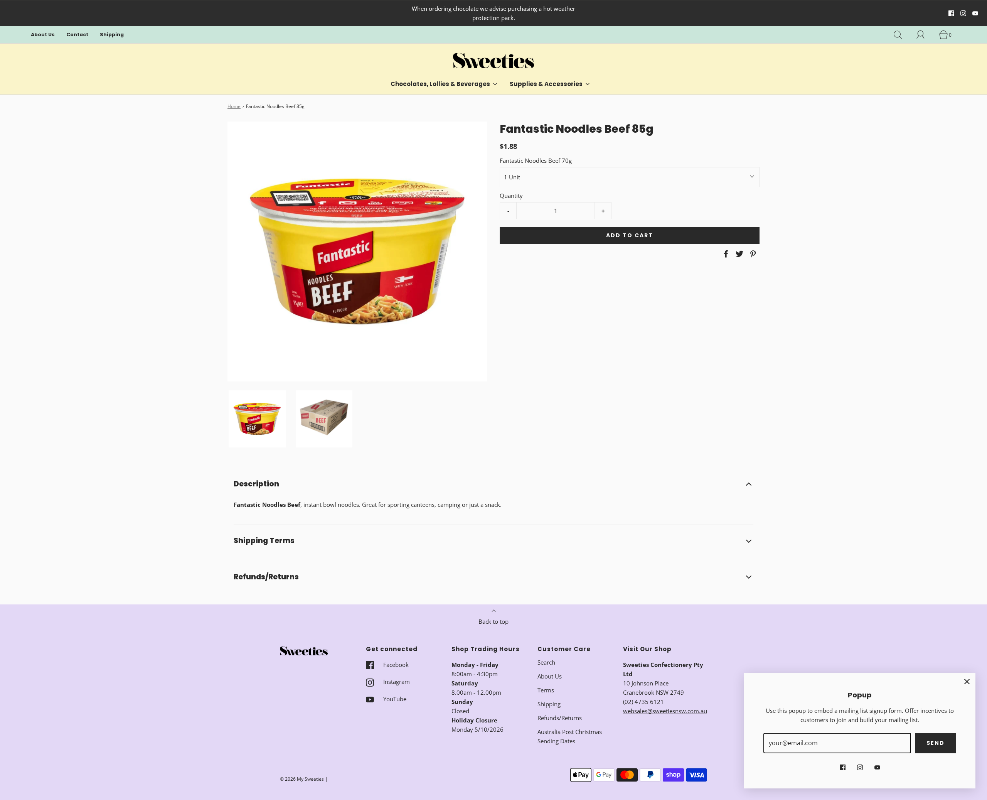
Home (234, 106)
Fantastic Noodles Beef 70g (536, 160)
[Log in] (924, 34)
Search (546, 662)
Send (935, 743)
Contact (77, 34)
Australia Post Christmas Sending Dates (569, 736)
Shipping (112, 34)
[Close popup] (966, 681)
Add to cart (629, 235)
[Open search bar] (902, 34)
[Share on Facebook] (725, 254)
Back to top (493, 621)
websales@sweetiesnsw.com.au (665, 711)
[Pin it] (752, 254)
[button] (257, 419)
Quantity (511, 195)
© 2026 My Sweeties (302, 779)
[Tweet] (738, 254)
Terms (545, 690)
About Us (43, 34)
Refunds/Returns (559, 718)
